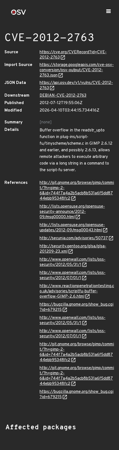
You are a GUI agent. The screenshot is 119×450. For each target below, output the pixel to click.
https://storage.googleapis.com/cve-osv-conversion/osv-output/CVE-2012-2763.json (77, 70)
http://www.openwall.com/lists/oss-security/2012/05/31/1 (72, 262)
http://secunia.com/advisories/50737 (74, 238)
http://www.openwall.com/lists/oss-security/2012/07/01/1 (72, 275)
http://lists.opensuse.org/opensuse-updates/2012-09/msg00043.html (72, 228)
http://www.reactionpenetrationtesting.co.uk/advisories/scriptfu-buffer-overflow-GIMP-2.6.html (77, 291)
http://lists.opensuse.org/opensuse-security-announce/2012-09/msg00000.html (72, 212)
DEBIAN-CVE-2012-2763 (63, 95)
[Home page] (18, 14)
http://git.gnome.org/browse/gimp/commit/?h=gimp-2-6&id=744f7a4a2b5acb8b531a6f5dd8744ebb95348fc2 (77, 190)
